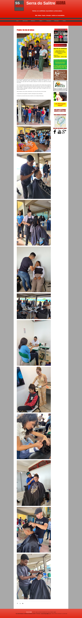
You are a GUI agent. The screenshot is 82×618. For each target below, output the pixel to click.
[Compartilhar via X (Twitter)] (20, 603)
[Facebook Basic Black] (55, 132)
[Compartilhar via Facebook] (17, 603)
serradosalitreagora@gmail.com (46, 613)
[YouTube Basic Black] (59, 132)
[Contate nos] (60, 45)
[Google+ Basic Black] (64, 132)
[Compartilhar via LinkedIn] (22, 603)
